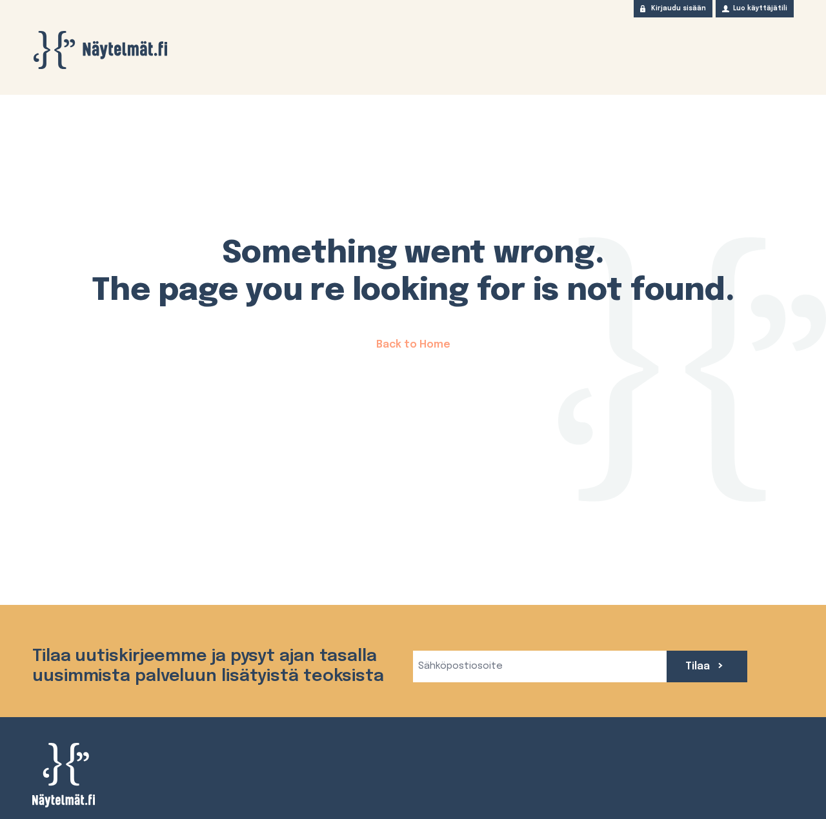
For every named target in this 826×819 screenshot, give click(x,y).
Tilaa (698, 666)
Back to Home (413, 344)
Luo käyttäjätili (760, 8)
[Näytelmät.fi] (100, 50)
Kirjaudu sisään (678, 8)
